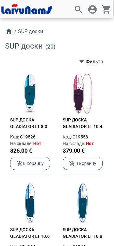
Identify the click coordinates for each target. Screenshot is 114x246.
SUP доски (30, 31)
